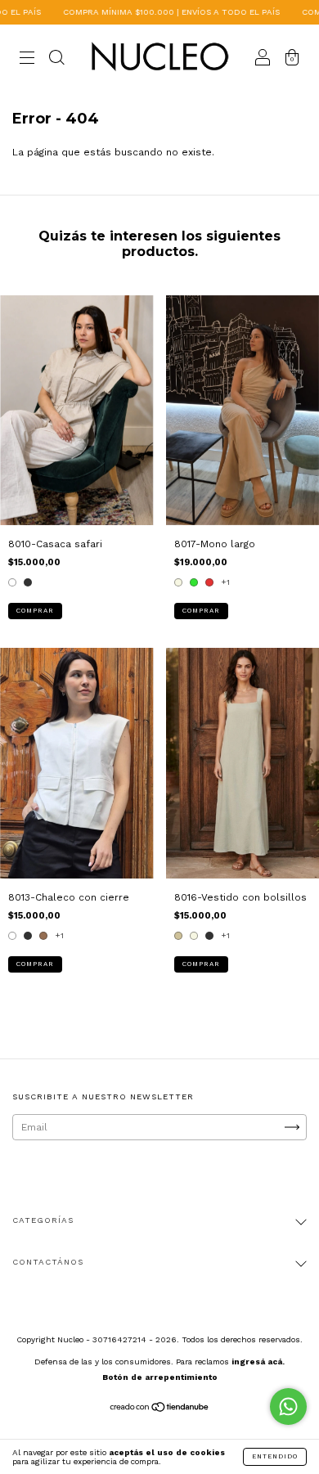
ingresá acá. (258, 1361)
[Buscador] (56, 59)
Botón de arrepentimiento (160, 1377)
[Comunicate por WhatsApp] (288, 1406)
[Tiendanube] (160, 1408)
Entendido (275, 1456)
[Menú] (27, 59)
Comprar (35, 610)
